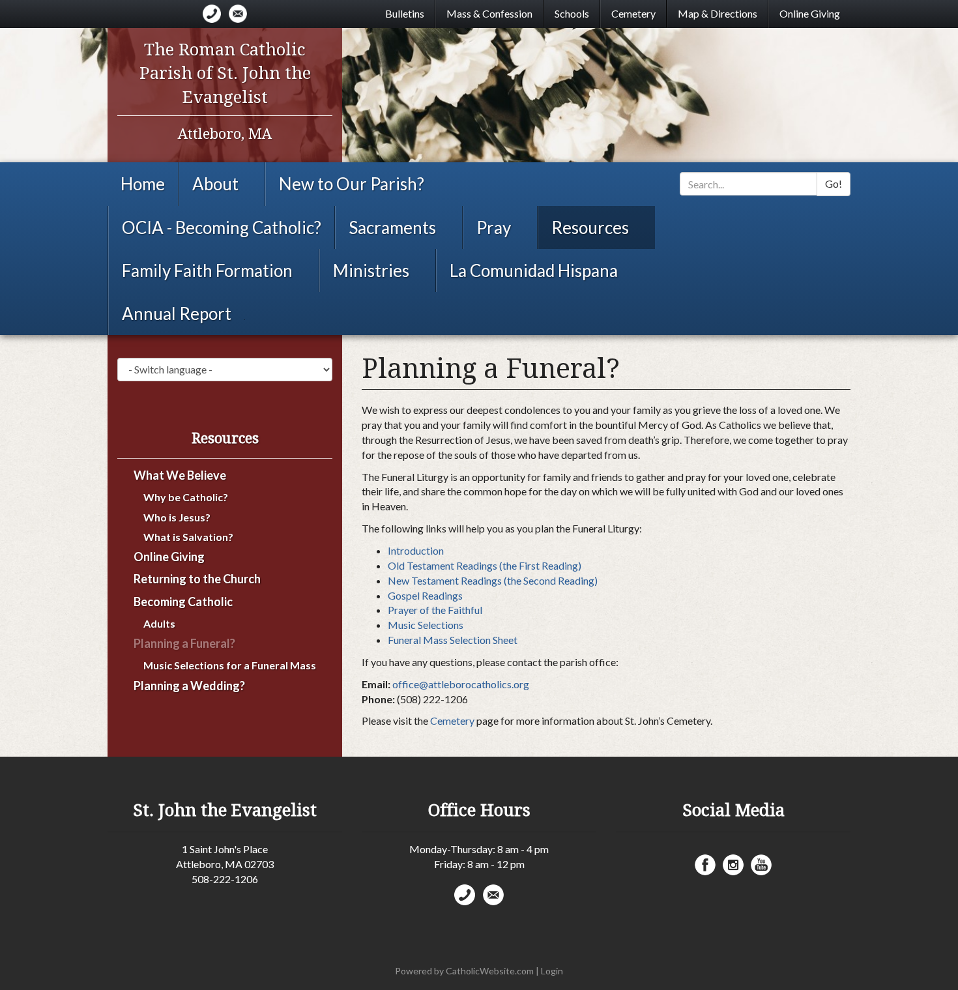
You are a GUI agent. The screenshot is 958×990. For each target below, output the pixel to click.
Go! (833, 183)
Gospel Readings (425, 595)
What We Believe (180, 475)
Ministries (371, 270)
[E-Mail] (238, 14)
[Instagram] (733, 864)
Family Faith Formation (207, 270)
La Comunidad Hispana (534, 270)
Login (552, 970)
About (215, 183)
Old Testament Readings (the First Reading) (484, 565)
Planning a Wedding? (189, 686)
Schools (572, 13)
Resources (590, 227)
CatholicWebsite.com (490, 970)
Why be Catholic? (185, 497)
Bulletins (404, 13)
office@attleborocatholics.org (460, 684)
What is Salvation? (188, 537)
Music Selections (425, 625)
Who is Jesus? (176, 517)
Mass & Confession (489, 13)
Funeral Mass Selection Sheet (452, 639)
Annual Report (176, 313)
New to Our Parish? (351, 183)
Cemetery (633, 13)
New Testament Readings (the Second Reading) (493, 580)
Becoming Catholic (183, 602)
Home (143, 183)
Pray (493, 227)
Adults (159, 623)
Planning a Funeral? (184, 643)
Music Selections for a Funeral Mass (229, 665)
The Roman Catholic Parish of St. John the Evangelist (225, 73)
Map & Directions (717, 13)
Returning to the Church (197, 579)
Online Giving (809, 13)
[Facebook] (705, 864)
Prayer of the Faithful (435, 610)
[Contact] (212, 14)
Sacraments (392, 227)
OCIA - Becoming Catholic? (221, 227)
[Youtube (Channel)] (761, 864)
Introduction (416, 550)
